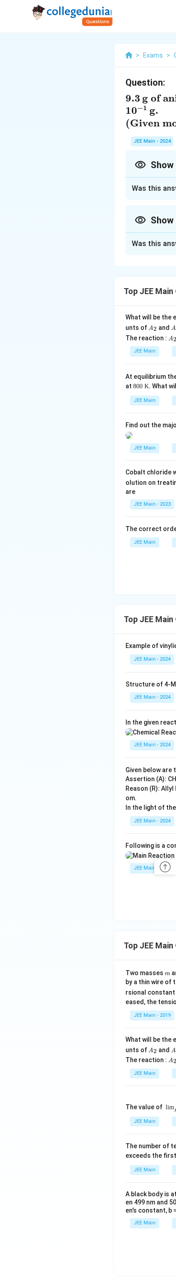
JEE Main (145, 351)
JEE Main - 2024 (152, 141)
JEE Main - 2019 (152, 1015)
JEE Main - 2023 (152, 504)
